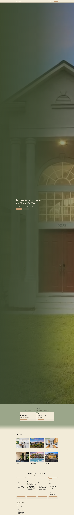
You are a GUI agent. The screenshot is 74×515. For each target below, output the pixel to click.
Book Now (56, 1)
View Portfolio (56, 435)
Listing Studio (35, 1)
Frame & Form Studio (19, 1)
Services (28, 1)
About (39, 1)
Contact (42, 1)
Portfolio (31, 1)
